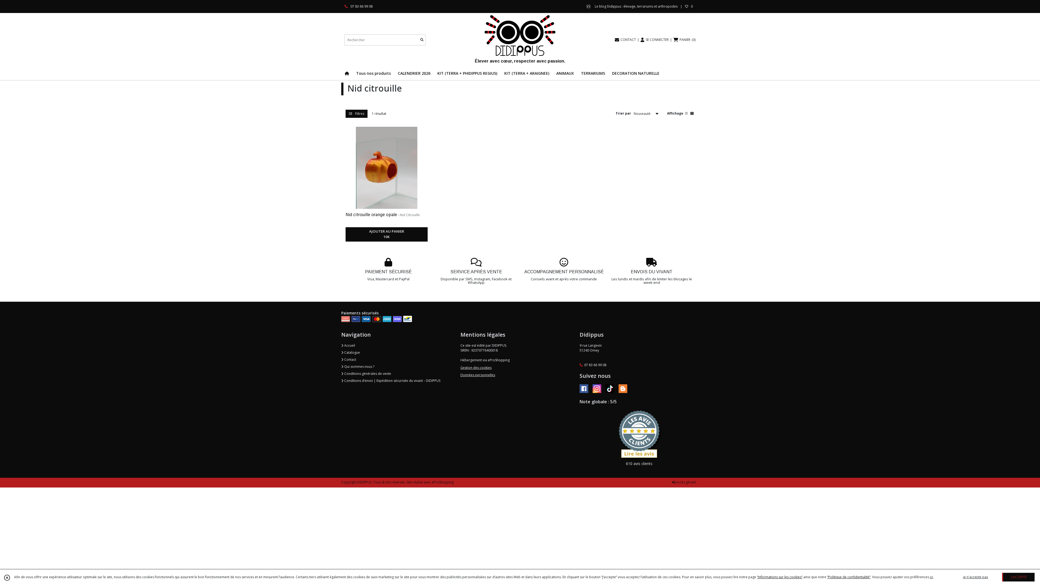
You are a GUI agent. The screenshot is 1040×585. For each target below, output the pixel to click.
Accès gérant (685, 482)
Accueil (349, 345)
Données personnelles (477, 375)
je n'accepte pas (975, 577)
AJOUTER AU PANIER (386, 234)
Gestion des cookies (476, 367)
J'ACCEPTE (1018, 577)
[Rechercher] (421, 40)
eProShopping (443, 482)
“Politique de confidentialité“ (848, 577)
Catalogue (351, 352)
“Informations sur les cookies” (779, 577)
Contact (349, 359)
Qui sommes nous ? (358, 366)
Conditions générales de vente (367, 373)
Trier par (623, 113)
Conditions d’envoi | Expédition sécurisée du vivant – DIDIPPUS (391, 380)
